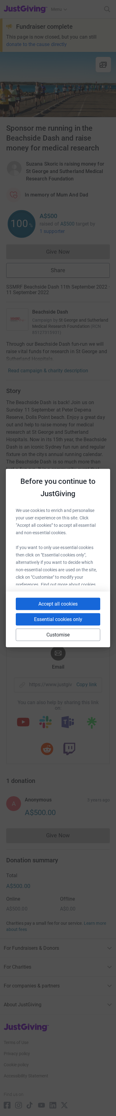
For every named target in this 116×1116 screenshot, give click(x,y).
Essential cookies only (58, 619)
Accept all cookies (58, 604)
